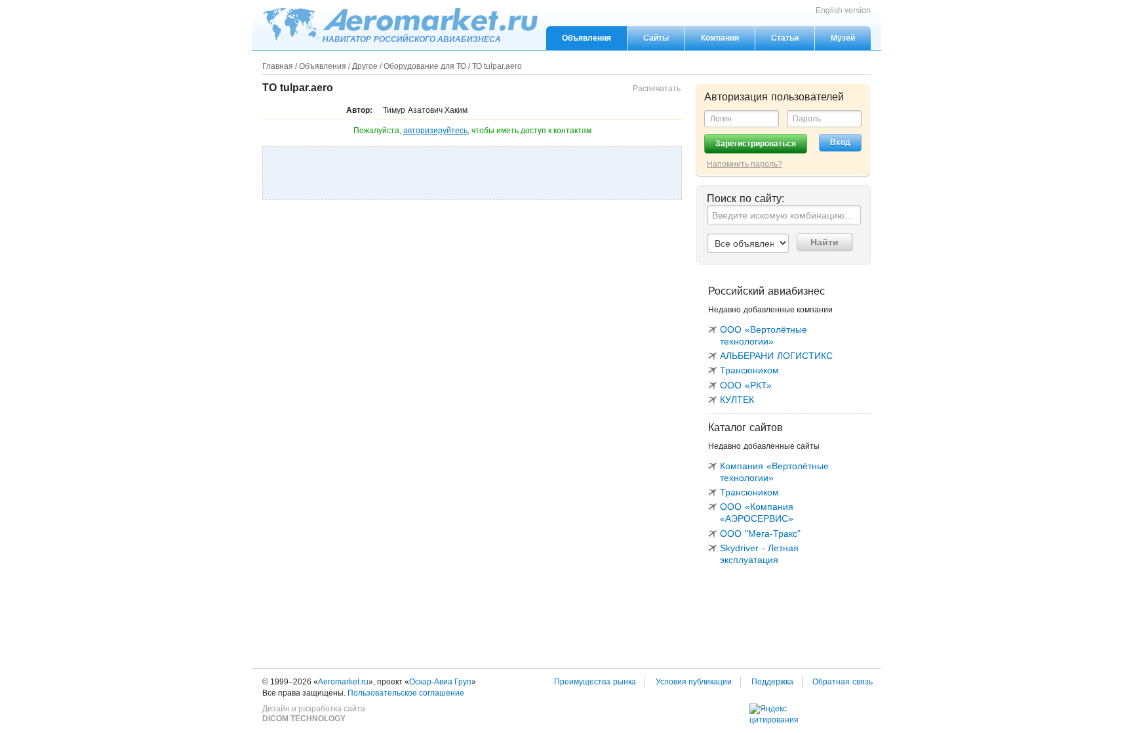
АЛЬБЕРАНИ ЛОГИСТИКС (776, 355)
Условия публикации (694, 681)
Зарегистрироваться (755, 143)
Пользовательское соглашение (406, 693)
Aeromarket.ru (400, 24)
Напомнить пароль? (744, 164)
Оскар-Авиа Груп (440, 681)
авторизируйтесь (435, 130)
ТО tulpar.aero (497, 66)
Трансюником (749, 370)
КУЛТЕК (737, 399)
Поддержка (772, 681)
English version (843, 10)
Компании (720, 38)
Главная (277, 66)
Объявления (586, 38)
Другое (365, 66)
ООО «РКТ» (746, 385)
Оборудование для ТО (425, 66)
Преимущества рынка (595, 681)
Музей (843, 38)
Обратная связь (842, 681)
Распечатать (657, 89)
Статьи (785, 38)
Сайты (656, 38)
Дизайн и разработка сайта (313, 714)
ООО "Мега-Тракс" (760, 533)
